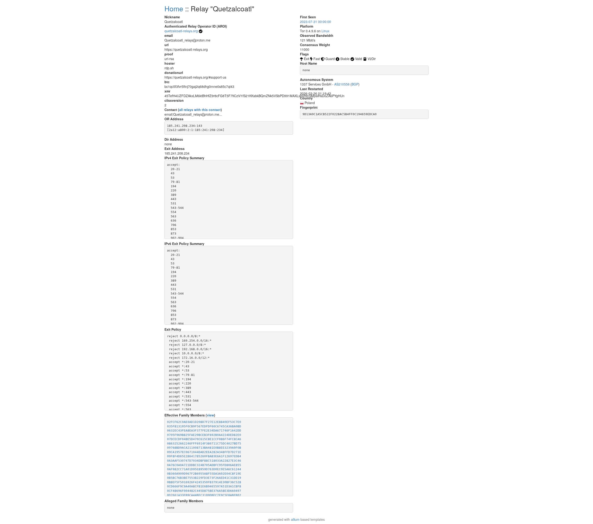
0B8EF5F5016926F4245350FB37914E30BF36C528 (204, 482)
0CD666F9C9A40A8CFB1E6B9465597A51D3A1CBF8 (204, 486)
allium (295, 519)
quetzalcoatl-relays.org (181, 31)
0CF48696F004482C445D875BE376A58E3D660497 (204, 490)
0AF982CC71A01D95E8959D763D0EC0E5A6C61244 (204, 469)
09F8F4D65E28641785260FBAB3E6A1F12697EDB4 (204, 456)
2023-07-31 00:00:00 (315, 21)
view (210, 415)
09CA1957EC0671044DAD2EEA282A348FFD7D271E (204, 452)
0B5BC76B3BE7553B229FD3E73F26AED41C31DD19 (204, 478)
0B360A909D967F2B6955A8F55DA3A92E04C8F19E (204, 473)
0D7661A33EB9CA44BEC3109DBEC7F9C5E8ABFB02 (204, 495)
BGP (355, 84)
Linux (325, 31)
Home (173, 8)
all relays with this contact (200, 109)
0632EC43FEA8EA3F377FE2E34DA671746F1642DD (204, 430)
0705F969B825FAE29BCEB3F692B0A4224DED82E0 (204, 435)
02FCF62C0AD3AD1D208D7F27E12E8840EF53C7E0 (204, 422)
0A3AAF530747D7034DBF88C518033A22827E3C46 (204, 460)
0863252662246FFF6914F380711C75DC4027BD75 (204, 443)
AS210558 (342, 84)
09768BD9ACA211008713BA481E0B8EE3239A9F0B (204, 447)
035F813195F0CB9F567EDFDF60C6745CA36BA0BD (204, 426)
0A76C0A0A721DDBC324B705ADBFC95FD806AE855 (204, 465)
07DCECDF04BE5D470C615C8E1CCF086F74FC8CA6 (204, 439)
